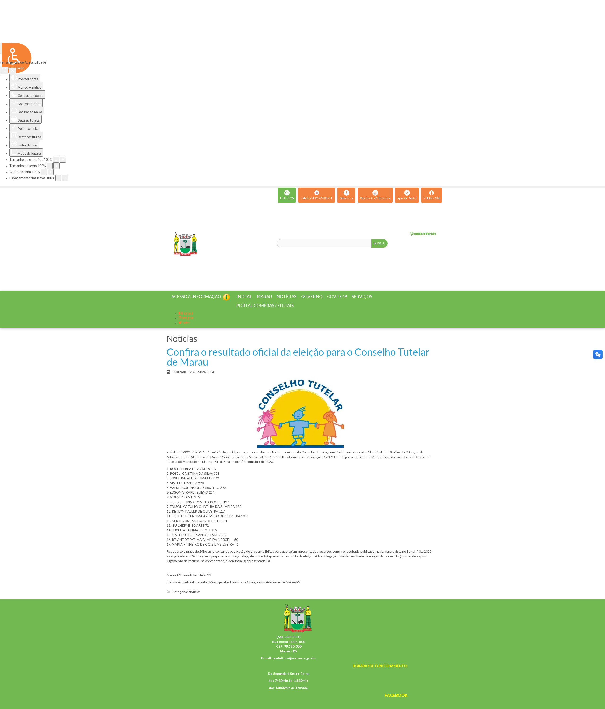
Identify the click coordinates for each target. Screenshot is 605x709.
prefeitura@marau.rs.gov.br (294, 664)
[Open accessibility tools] (6, 48)
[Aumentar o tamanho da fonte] (56, 166)
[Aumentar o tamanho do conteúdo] (63, 160)
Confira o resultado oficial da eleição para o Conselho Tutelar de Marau (298, 362)
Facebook (187, 319)
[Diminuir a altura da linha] (44, 172)
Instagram (187, 323)
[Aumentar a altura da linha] (51, 172)
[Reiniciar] (4, 70)
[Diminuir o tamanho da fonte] (50, 166)
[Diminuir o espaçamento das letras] (58, 178)
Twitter (186, 328)
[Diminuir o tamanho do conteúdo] (56, 160)
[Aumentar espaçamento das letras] (65, 178)
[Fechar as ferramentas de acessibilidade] (12, 71)
